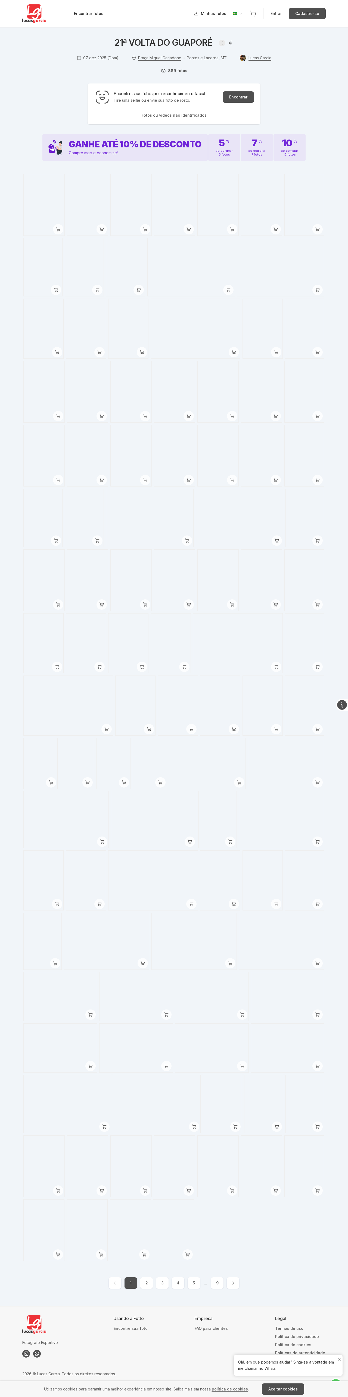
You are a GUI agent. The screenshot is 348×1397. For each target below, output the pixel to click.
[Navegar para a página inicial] (47, 13)
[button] (253, 13)
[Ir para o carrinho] (253, 13)
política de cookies (230, 1389)
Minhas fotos (213, 13)
